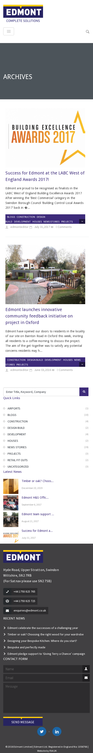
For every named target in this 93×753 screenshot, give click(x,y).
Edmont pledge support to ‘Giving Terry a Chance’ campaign (46, 654)
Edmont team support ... (38, 514)
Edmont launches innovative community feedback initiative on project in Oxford (39, 316)
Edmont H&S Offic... (35, 497)
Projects (67, 221)
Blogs (11, 216)
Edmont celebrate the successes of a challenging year (43, 628)
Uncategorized (18, 466)
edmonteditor (19, 227)
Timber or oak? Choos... (38, 481)
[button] (87, 32)
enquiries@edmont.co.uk (30, 610)
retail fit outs (18, 460)
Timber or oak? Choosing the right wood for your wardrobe (46, 634)
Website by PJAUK (47, 750)
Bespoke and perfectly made (26, 647)
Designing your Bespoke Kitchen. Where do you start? (42, 641)
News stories (51, 221)
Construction (26, 216)
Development (22, 221)
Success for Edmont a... (37, 530)
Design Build (35, 359)
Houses (37, 221)
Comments (65, 227)
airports (14, 408)
